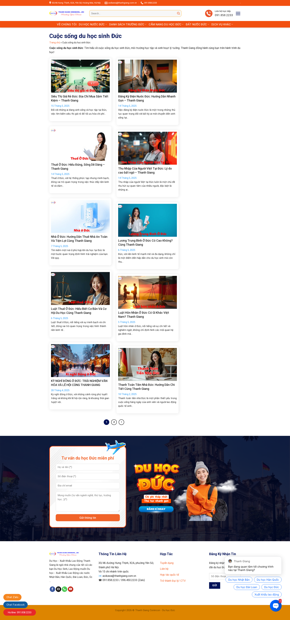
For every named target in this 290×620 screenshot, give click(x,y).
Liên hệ (164, 568)
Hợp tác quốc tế (169, 574)
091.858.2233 (224, 15)
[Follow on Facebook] (52, 589)
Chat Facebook (16, 604)
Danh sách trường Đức (126, 24)
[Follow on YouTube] (70, 589)
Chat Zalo (12, 597)
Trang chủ (54, 42)
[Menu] (238, 13)
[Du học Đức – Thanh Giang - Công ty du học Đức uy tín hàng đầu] (66, 13)
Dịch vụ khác (221, 24)
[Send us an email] (58, 589)
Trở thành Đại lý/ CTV (173, 580)
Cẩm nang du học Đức (165, 24)
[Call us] (64, 589)
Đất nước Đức (196, 24)
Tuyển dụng (167, 563)
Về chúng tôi (67, 24)
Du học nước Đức (92, 24)
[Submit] (178, 13)
